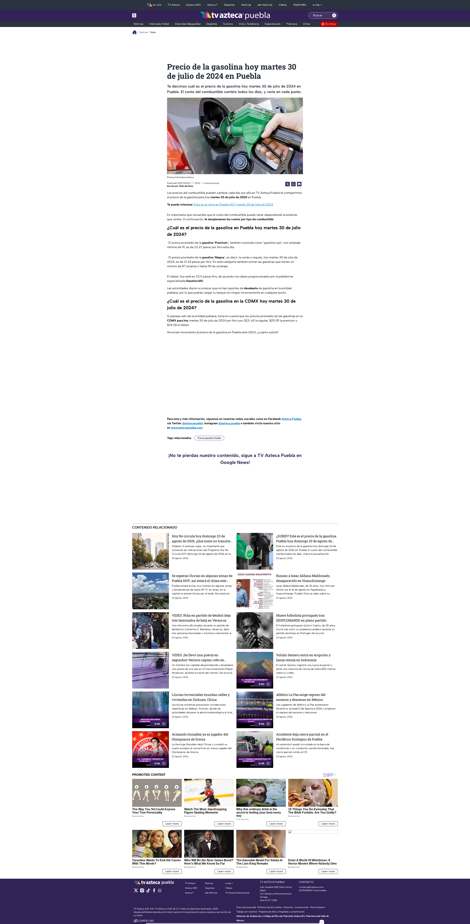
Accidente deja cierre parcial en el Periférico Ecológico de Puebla (302, 736)
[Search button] (334, 15)
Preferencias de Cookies (269, 907)
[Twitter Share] (287, 184)
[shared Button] (293, 184)
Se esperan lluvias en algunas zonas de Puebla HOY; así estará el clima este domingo (202, 578)
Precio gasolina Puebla (209, 438)
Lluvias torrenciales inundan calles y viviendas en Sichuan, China (201, 697)
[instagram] (142, 891)
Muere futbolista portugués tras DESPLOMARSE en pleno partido (301, 617)
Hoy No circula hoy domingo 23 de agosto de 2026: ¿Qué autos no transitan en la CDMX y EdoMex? (202, 539)
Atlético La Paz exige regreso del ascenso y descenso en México (301, 697)
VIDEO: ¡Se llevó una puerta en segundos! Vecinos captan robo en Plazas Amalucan (198, 657)
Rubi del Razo (186, 186)
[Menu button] (147, 15)
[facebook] (154, 891)
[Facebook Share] (299, 184)
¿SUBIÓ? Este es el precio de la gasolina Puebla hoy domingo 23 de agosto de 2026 (306, 539)
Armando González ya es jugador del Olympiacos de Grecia (200, 736)
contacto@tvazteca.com (311, 887)
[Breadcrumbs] (136, 32)
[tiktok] (148, 891)
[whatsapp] (160, 891)
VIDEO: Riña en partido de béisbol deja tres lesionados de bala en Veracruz (201, 617)
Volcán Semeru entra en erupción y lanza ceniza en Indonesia (303, 657)
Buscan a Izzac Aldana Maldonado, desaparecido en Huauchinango (303, 578)
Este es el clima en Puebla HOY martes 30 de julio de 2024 (233, 204)
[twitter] (136, 891)
